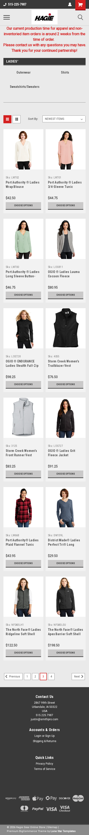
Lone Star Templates (63, 831)
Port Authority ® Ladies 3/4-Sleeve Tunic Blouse (65, 187)
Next (77, 676)
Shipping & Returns (44, 741)
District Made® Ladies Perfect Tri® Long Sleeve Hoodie (64, 544)
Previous (14, 676)
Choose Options (23, 205)
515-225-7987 (17, 4)
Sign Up (50, 735)
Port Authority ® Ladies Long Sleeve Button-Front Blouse (22, 276)
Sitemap (52, 827)
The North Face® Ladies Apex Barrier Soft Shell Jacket (65, 634)
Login (37, 735)
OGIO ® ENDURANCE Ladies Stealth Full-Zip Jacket (22, 365)
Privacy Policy (44, 763)
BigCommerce (28, 831)
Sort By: (33, 119)
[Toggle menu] (6, 17)
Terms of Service (44, 769)
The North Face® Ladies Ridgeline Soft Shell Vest (23, 634)
